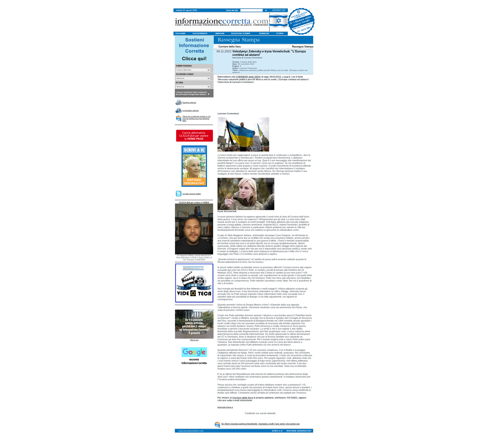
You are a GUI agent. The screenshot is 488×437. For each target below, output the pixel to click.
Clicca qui (194, 340)
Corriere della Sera (229, 46)
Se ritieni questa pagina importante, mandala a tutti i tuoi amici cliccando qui (260, 424)
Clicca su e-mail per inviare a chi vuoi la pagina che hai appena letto (196, 118)
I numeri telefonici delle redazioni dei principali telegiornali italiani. (191, 93)
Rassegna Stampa (302, 46)
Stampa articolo (189, 102)
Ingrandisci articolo (190, 110)
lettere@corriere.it (225, 407)
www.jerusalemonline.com (191, 431)
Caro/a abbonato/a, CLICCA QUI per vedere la (193, 135)
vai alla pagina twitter (191, 194)
